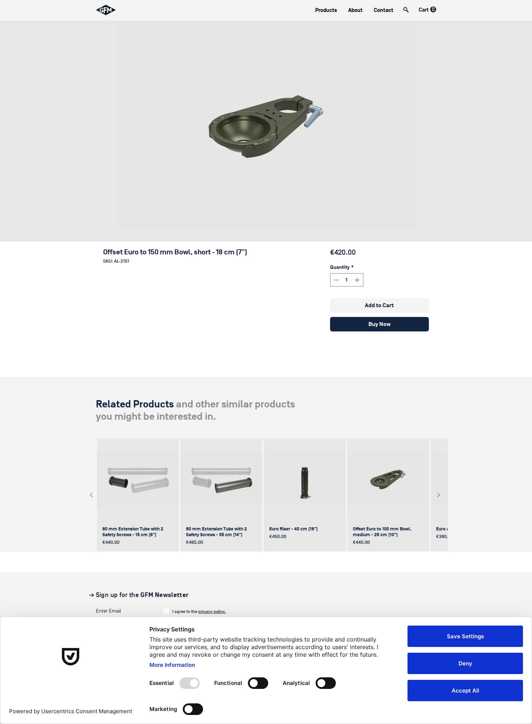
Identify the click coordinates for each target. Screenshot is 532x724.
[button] (325, 10)
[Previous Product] (91, 495)
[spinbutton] (346, 280)
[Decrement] (335, 280)
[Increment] (357, 280)
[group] (265, 495)
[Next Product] (438, 495)
